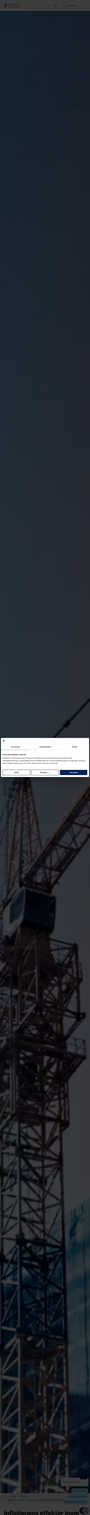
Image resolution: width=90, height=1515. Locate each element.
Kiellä (16, 772)
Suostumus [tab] (15, 747)
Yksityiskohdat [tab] (45, 747)
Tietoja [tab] (74, 747)
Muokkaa (43, 772)
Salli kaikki (74, 772)
